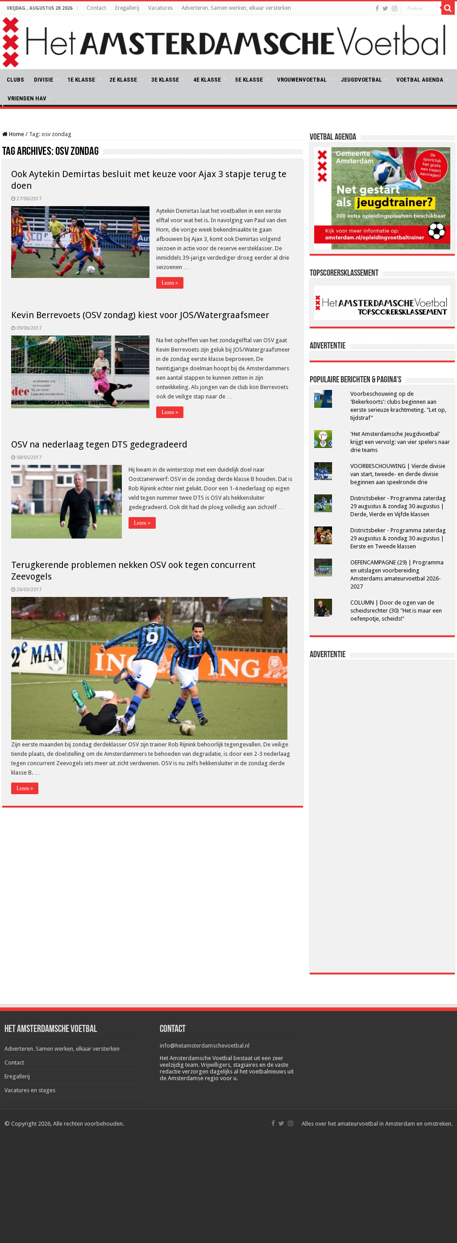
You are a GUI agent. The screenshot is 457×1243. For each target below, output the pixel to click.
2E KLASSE (123, 79)
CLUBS (15, 79)
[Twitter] (385, 8)
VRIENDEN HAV (27, 98)
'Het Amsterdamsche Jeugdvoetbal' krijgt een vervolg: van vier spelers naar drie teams (400, 442)
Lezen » (170, 283)
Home (16, 134)
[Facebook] (377, 8)
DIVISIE (43, 79)
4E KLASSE (207, 79)
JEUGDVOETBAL (361, 79)
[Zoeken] (448, 8)
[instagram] (394, 8)
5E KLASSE (249, 79)
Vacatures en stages (29, 1090)
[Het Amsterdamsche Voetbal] (228, 42)
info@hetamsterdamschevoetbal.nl (204, 1045)
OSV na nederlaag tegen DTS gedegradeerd (99, 444)
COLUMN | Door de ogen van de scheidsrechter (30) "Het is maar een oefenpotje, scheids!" (396, 610)
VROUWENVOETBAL (302, 79)
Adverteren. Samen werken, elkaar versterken (236, 8)
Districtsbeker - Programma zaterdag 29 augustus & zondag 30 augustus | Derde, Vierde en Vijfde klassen (398, 506)
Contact (96, 8)
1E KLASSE (81, 79)
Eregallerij (127, 8)
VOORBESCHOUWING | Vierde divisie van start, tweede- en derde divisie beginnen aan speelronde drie (397, 474)
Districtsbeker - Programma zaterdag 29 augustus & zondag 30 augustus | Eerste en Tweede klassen (398, 538)
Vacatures (160, 8)
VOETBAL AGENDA (419, 79)
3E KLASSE (165, 79)
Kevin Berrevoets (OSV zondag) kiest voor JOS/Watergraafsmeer (140, 315)
